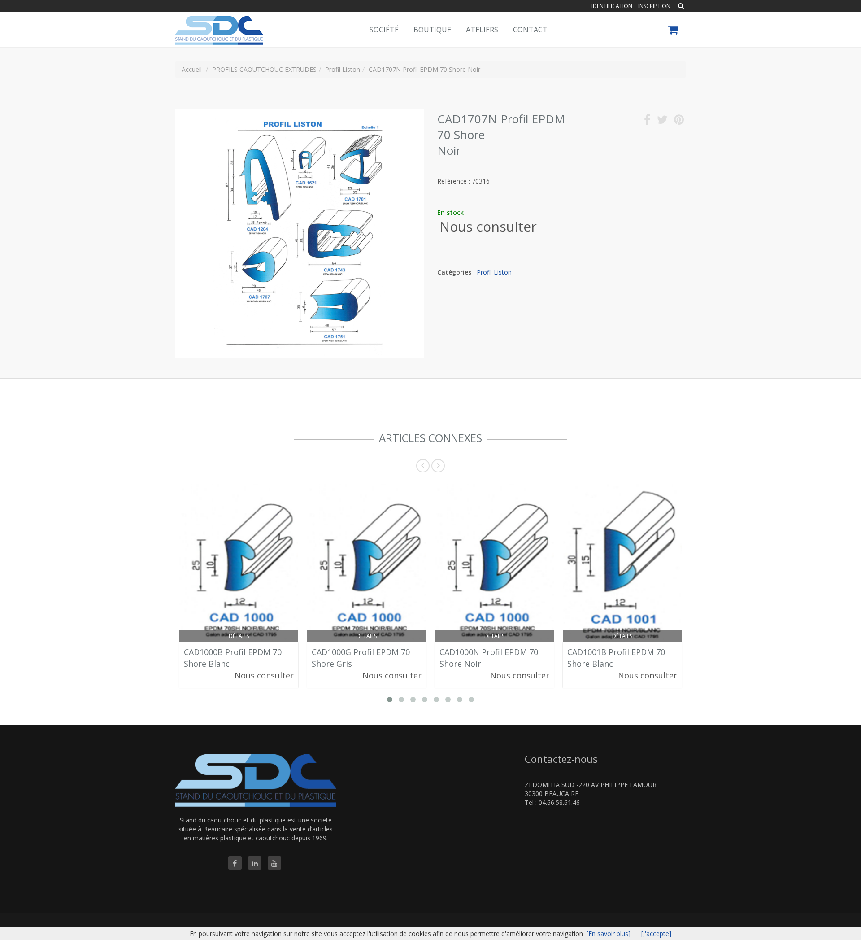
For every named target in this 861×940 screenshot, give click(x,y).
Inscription (654, 6)
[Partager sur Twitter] (662, 121)
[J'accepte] (656, 933)
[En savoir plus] (609, 933)
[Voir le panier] (673, 31)
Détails (239, 636)
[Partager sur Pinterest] (679, 121)
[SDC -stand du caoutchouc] (218, 23)
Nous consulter (488, 226)
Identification (611, 6)
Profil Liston (494, 272)
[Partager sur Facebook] (647, 121)
